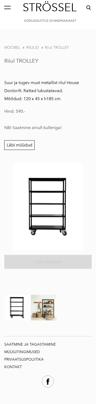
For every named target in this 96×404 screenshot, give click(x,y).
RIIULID (32, 47)
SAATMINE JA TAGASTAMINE (30, 344)
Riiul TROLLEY (57, 47)
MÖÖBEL (12, 47)
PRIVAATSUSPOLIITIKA (24, 359)
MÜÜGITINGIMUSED (22, 352)
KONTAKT (13, 367)
